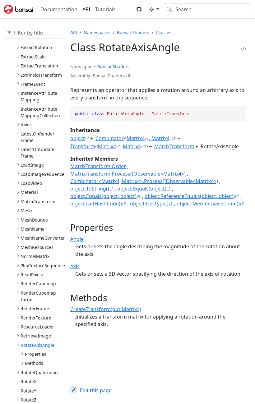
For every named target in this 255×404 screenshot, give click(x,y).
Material (29, 192)
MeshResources (37, 247)
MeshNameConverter (43, 238)
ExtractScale (33, 57)
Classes (163, 32)
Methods (34, 363)
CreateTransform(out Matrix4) (105, 309)
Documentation (58, 9)
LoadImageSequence (42, 174)
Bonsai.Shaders (133, 32)
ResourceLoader (37, 327)
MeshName (32, 229)
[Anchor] (119, 227)
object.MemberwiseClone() (208, 203)
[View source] (243, 49)
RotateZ (28, 400)
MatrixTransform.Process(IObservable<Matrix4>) (128, 173)
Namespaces (97, 32)
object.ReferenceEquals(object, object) (190, 196)
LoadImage (32, 165)
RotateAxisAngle (37, 345)
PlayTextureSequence (43, 266)
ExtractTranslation (39, 66)
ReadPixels (32, 275)
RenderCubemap (38, 284)
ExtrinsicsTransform (41, 75)
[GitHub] (139, 9)
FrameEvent (33, 84)
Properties (35, 354)
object (77, 138)
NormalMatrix (35, 256)
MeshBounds (34, 220)
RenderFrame (35, 308)
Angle (77, 239)
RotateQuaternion (39, 372)
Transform (82, 146)
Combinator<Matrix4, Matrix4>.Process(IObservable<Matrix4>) (144, 181)
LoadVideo (31, 183)
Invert (27, 124)
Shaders (121, 67)
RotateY (28, 391)
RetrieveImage (36, 336)
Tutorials (105, 9)
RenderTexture (36, 318)
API (86, 9)
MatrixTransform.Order (98, 166)
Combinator (109, 138)
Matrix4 (136, 138)
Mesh (26, 210)
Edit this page (96, 390)
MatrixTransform (38, 201)
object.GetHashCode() (96, 203)
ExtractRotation (36, 47)
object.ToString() (89, 188)
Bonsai (104, 67)
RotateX (28, 381)
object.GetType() (149, 203)
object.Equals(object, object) (103, 196)
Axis (75, 266)
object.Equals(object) (141, 188)
